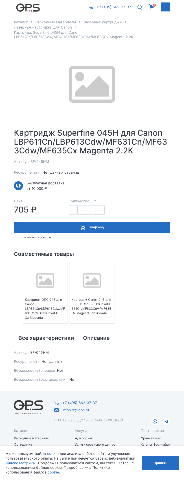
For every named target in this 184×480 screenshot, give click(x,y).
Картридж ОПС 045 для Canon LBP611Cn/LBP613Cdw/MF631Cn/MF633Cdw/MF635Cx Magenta (45, 308)
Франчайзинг (151, 438)
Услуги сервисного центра (95, 444)
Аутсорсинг (83, 438)
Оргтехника (23, 444)
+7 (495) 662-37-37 (79, 402)
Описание (96, 338)
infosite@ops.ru (75, 410)
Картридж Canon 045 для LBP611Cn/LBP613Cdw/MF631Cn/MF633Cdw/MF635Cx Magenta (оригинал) (92, 306)
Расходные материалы (31, 438)
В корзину (96, 227)
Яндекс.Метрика (20, 463)
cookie (53, 453)
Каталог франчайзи (155, 444)
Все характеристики (46, 338)
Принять (160, 463)
